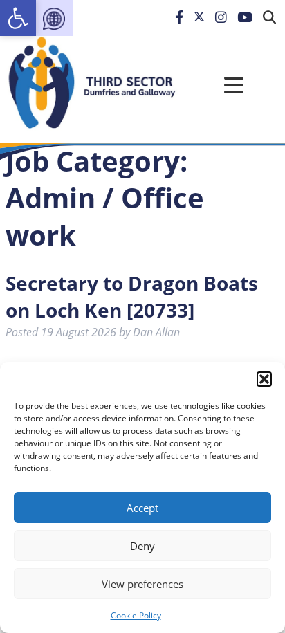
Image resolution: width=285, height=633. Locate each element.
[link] (18, 18)
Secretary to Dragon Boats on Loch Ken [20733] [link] (132, 296)
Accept (142, 508)
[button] (264, 379)
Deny (142, 546)
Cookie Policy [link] (136, 615)
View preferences (142, 584)
